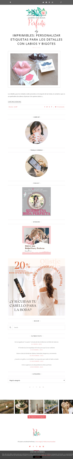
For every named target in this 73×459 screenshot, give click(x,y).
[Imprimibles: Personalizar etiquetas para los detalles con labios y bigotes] (34, 69)
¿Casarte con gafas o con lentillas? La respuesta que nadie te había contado (37, 359)
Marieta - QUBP (13, 107)
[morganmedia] (36, 436)
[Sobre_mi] (36, 143)
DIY (36, 31)
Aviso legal (39, 441)
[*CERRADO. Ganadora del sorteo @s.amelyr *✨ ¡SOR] (66, 407)
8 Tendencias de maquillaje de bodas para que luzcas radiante (36, 348)
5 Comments (60, 107)
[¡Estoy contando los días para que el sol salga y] (51, 407)
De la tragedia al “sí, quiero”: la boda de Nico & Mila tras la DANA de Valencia (36, 342)
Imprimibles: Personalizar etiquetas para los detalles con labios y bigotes (37, 39)
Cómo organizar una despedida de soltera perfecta (36, 365)
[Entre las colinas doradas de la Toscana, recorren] (7, 407)
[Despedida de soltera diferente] (36, 254)
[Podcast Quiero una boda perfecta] (36, 215)
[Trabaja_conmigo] (36, 176)
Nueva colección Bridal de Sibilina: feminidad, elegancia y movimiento (36, 353)
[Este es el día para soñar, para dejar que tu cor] (22, 407)
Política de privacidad (49, 441)
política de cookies (46, 455)
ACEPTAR (37, 457)
